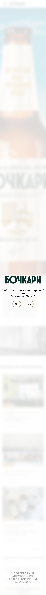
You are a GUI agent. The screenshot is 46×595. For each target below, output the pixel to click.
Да (16, 304)
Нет (28, 304)
